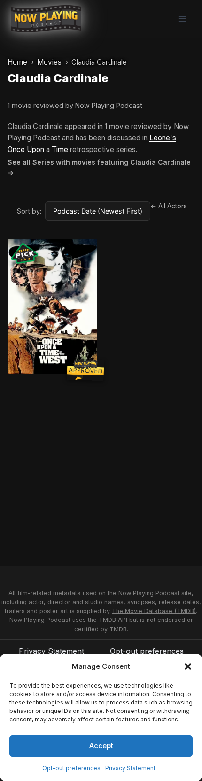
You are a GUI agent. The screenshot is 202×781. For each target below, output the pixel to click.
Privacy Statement (130, 768)
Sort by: (29, 211)
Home (17, 62)
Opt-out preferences (71, 768)
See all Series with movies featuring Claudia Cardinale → (99, 167)
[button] (188, 666)
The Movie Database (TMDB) (154, 610)
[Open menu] (182, 18)
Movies (49, 62)
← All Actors (168, 206)
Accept (101, 745)
